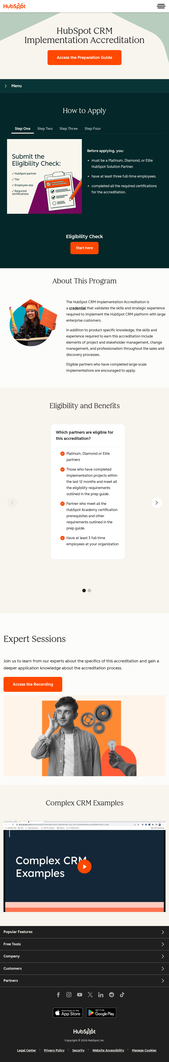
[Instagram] (68, 995)
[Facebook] (58, 995)
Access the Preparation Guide (84, 57)
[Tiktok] (122, 995)
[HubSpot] (15, 6)
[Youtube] (79, 995)
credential (77, 308)
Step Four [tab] (93, 129)
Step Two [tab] (45, 129)
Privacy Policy (54, 1050)
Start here (84, 248)
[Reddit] (111, 995)
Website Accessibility (108, 1050)
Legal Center (26, 1050)
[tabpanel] (84, 176)
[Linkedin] (100, 995)
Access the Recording (33, 684)
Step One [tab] (22, 129)
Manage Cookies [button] (144, 1050)
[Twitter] (90, 995)
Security (78, 1050)
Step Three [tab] (69, 129)
